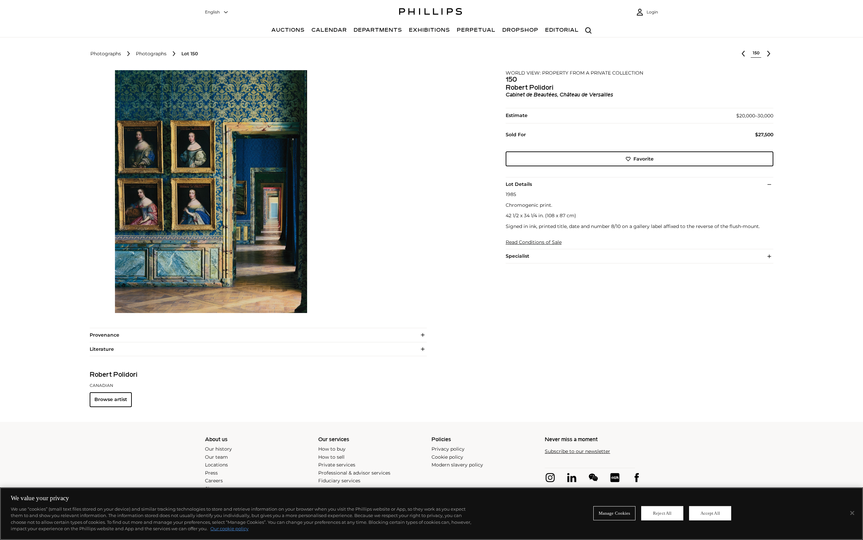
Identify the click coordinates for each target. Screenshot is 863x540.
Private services (336, 465)
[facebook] (636, 477)
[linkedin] (571, 477)
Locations (216, 465)
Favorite (643, 159)
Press (211, 473)
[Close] (852, 513)
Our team (216, 457)
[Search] (588, 31)
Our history (218, 449)
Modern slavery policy (457, 465)
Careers (214, 481)
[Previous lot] (743, 53)
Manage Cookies (614, 513)
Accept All (710, 513)
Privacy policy (448, 449)
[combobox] (217, 12)
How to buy (332, 449)
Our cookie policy (229, 528)
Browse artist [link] (110, 399)
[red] (614, 477)
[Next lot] (768, 53)
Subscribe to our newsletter (577, 451)
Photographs (105, 54)
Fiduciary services (339, 481)
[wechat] (593, 477)
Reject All (662, 513)
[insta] (550, 477)
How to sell (331, 457)
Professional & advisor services (354, 473)
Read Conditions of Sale (534, 242)
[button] (209, 191)
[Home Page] (430, 12)
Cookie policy (447, 457)
